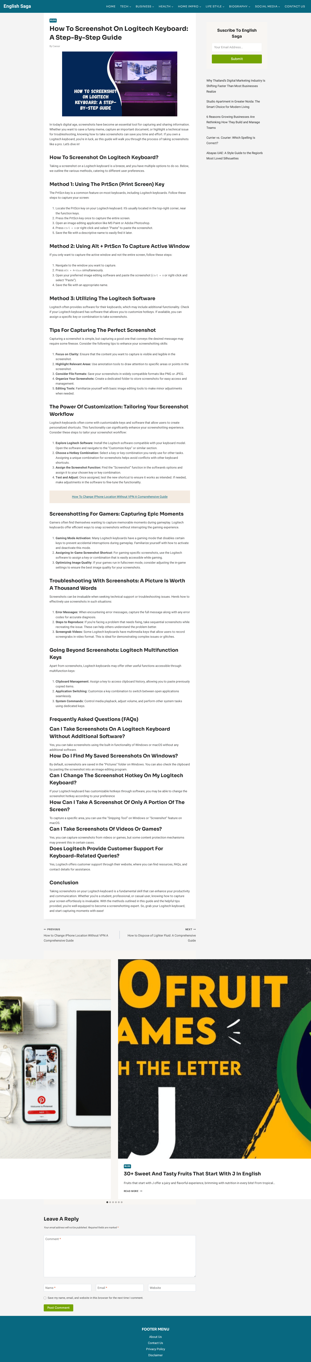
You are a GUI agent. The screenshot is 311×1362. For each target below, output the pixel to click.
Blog (53, 20)
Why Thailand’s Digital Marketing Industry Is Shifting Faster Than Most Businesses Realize (235, 86)
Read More (133, 1191)
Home (111, 6)
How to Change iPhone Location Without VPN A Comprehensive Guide (76, 935)
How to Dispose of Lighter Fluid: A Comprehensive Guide (162, 935)
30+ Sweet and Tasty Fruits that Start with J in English (192, 1174)
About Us (155, 1337)
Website (155, 1288)
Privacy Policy (155, 1349)
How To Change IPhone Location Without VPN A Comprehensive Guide (120, 496)
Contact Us (295, 6)
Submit (237, 59)
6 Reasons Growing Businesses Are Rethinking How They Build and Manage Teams (233, 122)
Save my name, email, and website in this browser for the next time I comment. (95, 1298)
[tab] (107, 1202)
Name (50, 1288)
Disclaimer (155, 1355)
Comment (53, 1239)
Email (102, 1288)
